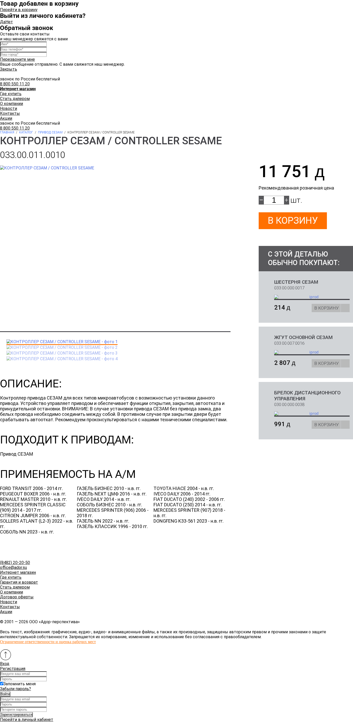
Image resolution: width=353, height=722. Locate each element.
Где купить (10, 93)
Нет (9, 21)
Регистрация (12, 668)
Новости (8, 108)
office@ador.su (13, 567)
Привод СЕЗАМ (50, 132)
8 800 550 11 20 (15, 83)
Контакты (10, 113)
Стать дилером (15, 98)
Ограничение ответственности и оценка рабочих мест (48, 642)
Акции (6, 118)
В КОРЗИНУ (326, 308)
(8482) (15, 562)
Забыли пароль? (15, 688)
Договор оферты (17, 597)
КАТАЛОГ (26, 132)
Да (2, 21)
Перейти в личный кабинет (26, 719)
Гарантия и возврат (19, 582)
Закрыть (8, 69)
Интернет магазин (18, 572)
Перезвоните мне (17, 59)
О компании (11, 103)
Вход (4, 663)
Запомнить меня (19, 683)
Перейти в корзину (18, 9)
